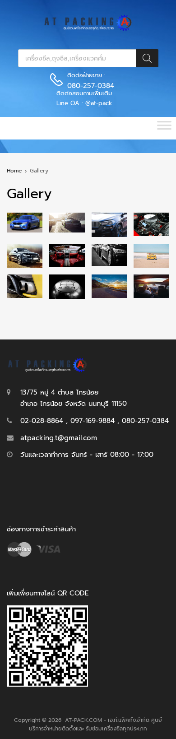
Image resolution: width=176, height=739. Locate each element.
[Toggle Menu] (164, 128)
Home (14, 171)
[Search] (147, 58)
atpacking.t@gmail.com (58, 438)
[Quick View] (25, 222)
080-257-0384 (89, 86)
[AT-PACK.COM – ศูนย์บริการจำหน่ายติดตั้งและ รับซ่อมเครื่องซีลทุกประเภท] (88, 29)
